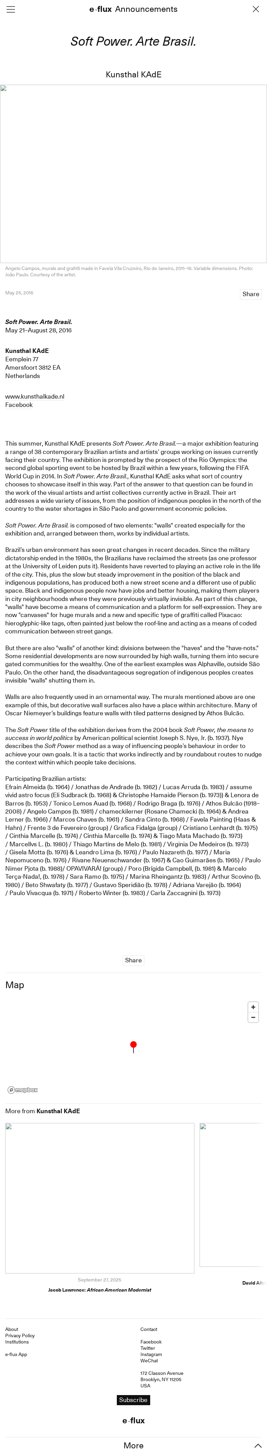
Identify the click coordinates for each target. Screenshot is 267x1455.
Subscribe (133, 742)
